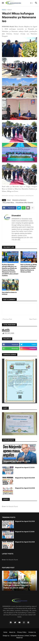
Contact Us (32, 632)
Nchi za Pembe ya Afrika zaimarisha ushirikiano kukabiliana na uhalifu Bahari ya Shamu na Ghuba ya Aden (28, 268)
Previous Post (7, 319)
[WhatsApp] (24, 208)
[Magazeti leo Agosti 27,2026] (8, 470)
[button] (3, 3)
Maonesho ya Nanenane (19, 200)
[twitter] (15, 622)
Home (4, 9)
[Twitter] (19, 208)
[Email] (28, 208)
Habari (9, 9)
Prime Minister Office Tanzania (24, 202)
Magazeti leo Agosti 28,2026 (25, 521)
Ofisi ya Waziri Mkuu (8, 202)
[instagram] (24, 622)
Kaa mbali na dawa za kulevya (9, 293)
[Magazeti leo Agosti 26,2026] (8, 481)
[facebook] (10, 622)
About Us (12, 632)
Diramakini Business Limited (20, 635)
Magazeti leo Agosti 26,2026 (25, 478)
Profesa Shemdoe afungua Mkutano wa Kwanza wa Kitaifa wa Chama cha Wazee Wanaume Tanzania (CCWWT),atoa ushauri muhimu (10, 270)
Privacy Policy (21, 632)
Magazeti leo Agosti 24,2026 (25, 488)
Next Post (32, 319)
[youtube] (19, 622)
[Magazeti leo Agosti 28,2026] (8, 524)
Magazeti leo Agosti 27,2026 (24, 467)
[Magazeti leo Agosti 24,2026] (8, 491)
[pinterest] (28, 622)
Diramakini (16, 215)
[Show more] (32, 208)
